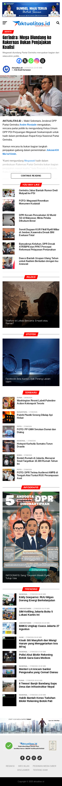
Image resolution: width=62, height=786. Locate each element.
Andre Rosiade (28, 124)
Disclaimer (23, 770)
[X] (25, 60)
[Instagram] (36, 60)
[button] (31, 362)
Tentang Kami (40, 770)
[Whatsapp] (31, 60)
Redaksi (10, 766)
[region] (31, 301)
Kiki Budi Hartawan (22, 70)
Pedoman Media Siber (44, 766)
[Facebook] (19, 60)
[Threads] (42, 60)
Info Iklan (23, 766)
